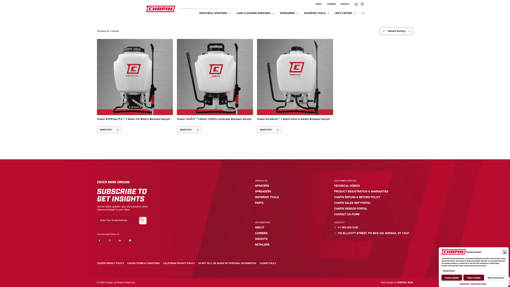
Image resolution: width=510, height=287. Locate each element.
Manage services (449, 271)
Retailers (262, 244)
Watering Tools (267, 197)
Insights (345, 4)
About (318, 4)
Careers (331, 4)
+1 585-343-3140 (348, 227)
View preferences (496, 277)
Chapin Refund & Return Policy (357, 197)
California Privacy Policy (179, 263)
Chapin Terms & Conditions (143, 263)
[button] (504, 252)
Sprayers (262, 185)
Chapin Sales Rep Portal (352, 202)
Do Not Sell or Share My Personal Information (227, 263)
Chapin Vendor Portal (350, 208)
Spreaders (263, 191)
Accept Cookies (452, 277)
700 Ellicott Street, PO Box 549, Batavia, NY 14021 (373, 233)
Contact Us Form (347, 214)
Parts (259, 202)
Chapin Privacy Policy (478, 284)
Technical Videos (347, 185)
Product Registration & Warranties (361, 191)
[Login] (362, 4)
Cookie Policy (464, 284)
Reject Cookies (474, 277)
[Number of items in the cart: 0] (356, 4)
